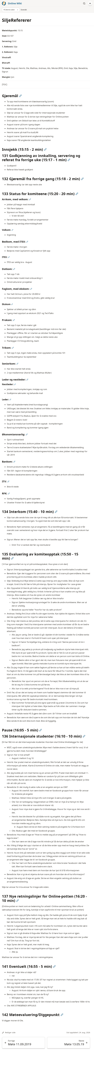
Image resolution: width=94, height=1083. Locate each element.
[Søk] (84, 3)
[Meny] (90, 3)
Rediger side (10, 1032)
